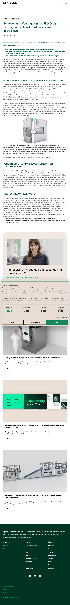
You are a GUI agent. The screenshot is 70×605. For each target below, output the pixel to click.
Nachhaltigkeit (52, 555)
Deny (12, 322)
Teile (27, 552)
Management (51, 549)
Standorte (50, 558)
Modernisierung (30, 561)
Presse (50, 561)
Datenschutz (6, 589)
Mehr (8, 369)
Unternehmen (51, 546)
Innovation (51, 552)
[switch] (26, 311)
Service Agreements (31, 546)
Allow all (57, 322)
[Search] (55, 3)
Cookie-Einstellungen (8, 592)
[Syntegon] (10, 3)
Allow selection (35, 322)
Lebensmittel (6, 549)
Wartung (28, 555)
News (49, 565)
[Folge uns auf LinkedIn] (30, 576)
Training (28, 565)
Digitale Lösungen (31, 549)
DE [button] (60, 3)
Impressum (6, 583)
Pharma (5, 546)
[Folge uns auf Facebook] (40, 576)
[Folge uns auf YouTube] (35, 576)
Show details (61, 317)
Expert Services (30, 568)
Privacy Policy (37, 298)
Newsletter (51, 568)
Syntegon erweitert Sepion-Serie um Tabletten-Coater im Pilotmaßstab (32, 358)
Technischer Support (31, 558)
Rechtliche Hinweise (8, 586)
